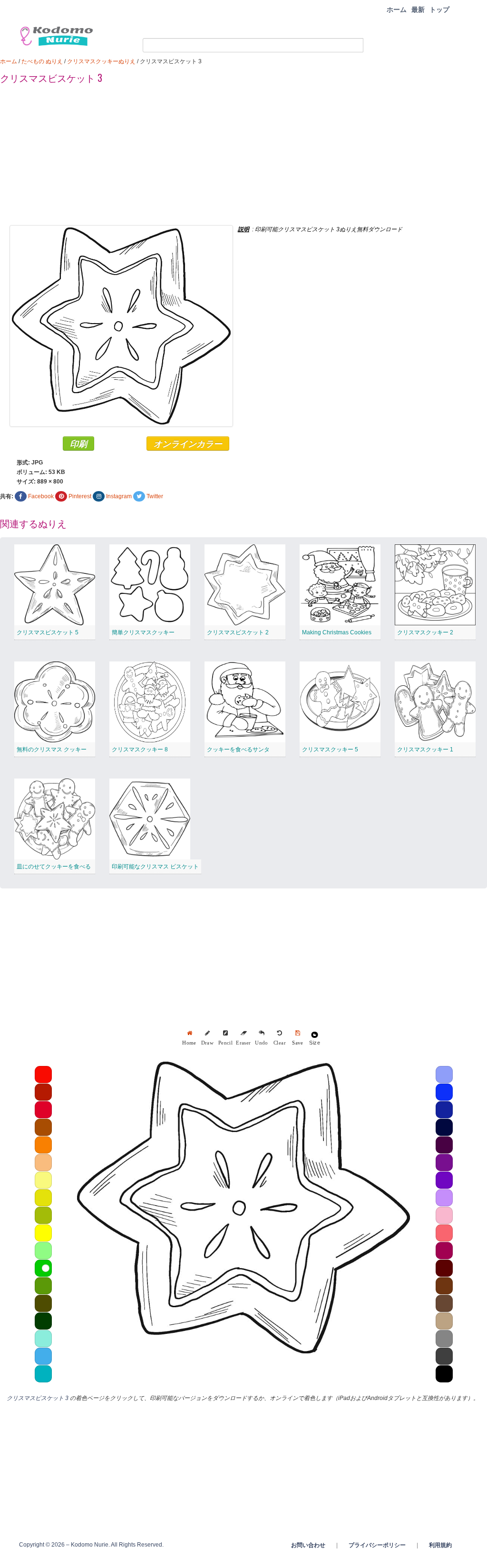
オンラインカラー (188, 443)
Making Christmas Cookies (336, 632)
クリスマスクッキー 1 (425, 749)
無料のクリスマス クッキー (52, 749)
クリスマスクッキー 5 (330, 749)
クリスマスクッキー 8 (140, 749)
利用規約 (440, 1545)
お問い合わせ (308, 1545)
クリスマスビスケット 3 (37, 1398)
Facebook (41, 496)
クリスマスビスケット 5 (47, 632)
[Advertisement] (243, 158)
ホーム (397, 9)
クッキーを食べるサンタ (238, 749)
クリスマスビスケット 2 (238, 632)
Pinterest (79, 496)
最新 (418, 9)
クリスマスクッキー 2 (425, 632)
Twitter (154, 496)
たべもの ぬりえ (42, 61)
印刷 (78, 443)
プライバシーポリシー (377, 1545)
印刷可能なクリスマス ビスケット (155, 866)
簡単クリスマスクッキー (143, 632)
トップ (439, 9)
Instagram (119, 496)
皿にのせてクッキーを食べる (54, 866)
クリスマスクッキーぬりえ (101, 61)
